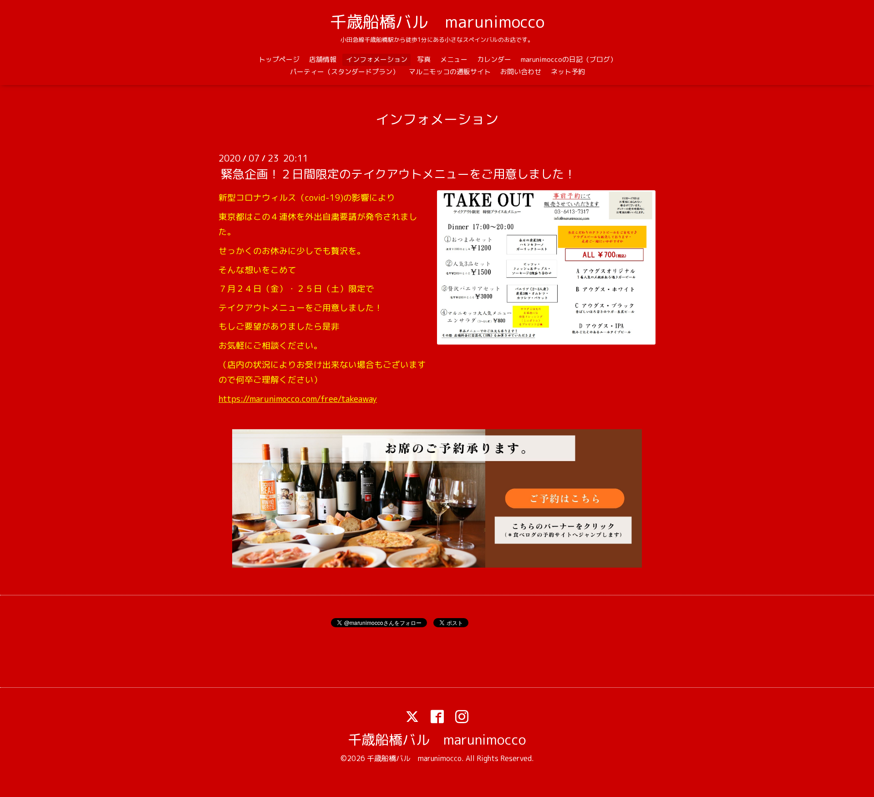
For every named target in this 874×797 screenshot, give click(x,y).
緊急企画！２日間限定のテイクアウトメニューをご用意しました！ (398, 174)
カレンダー (494, 59)
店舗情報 (322, 59)
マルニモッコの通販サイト (450, 71)
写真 (424, 59)
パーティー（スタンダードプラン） (344, 71)
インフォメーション (376, 59)
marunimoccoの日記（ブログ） (569, 59)
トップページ (279, 59)
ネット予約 (568, 71)
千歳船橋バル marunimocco (437, 21)
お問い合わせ (520, 71)
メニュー (453, 59)
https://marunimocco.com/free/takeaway (297, 399)
